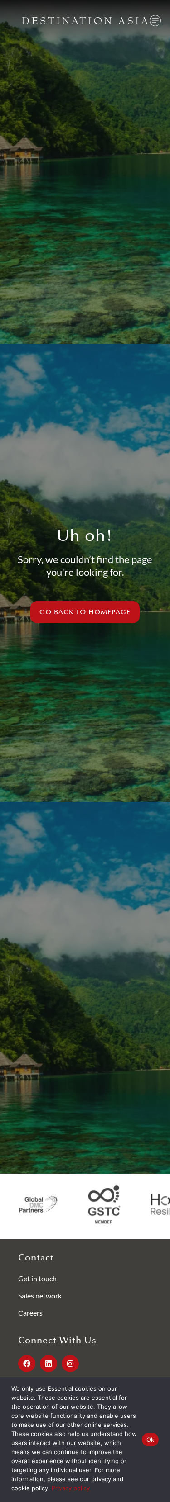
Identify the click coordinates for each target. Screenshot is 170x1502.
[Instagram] (70, 1363)
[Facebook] (26, 1363)
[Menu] (155, 20)
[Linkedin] (48, 1363)
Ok (150, 1439)
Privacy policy (71, 1488)
